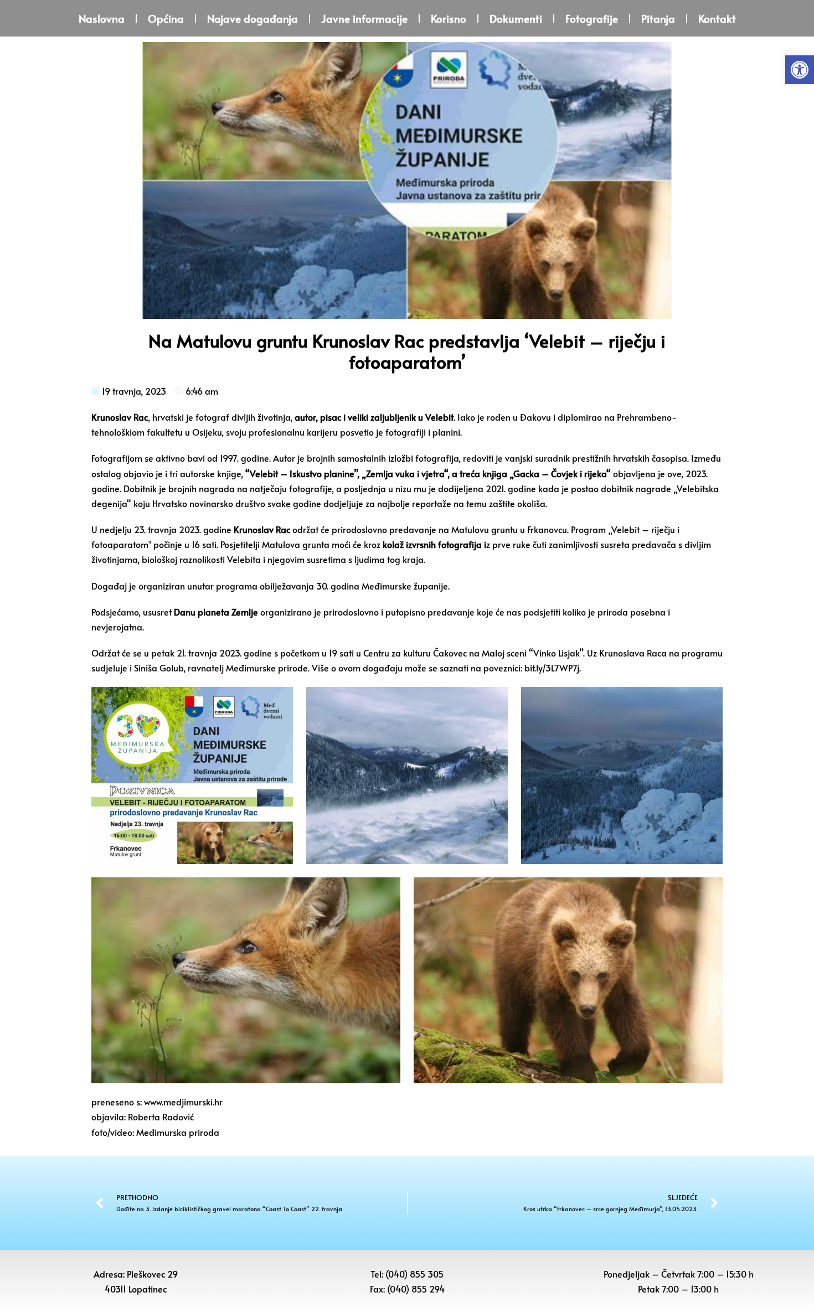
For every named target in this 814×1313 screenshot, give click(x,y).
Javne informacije (364, 18)
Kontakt (717, 18)
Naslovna (102, 18)
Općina (166, 18)
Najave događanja (252, 18)
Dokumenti (516, 18)
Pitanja (658, 18)
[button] (799, 69)
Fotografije (591, 18)
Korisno (448, 18)
